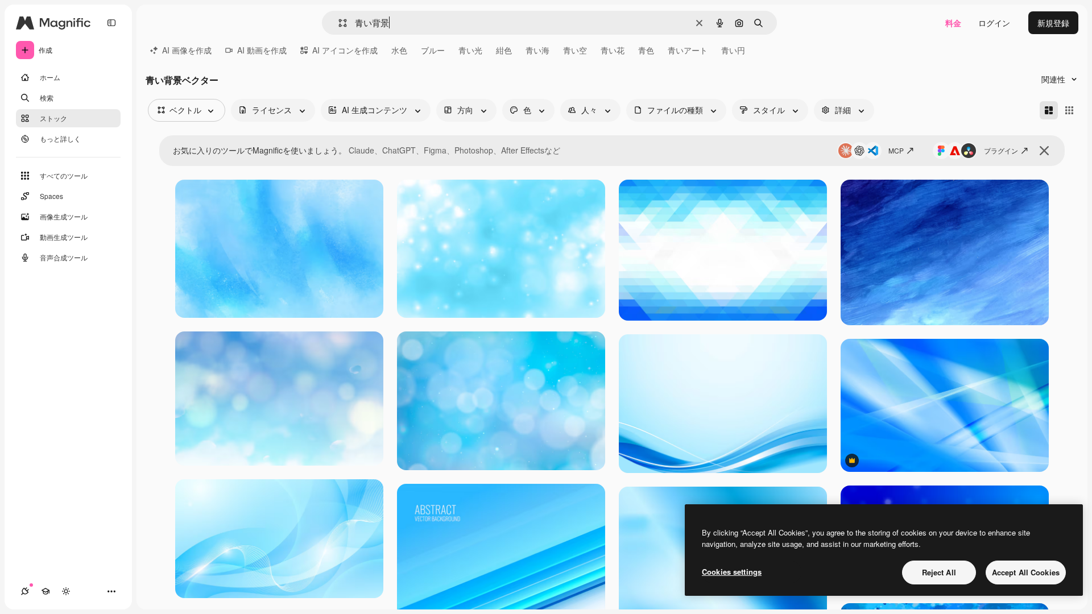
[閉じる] (1044, 150)
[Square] (1069, 110)
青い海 (537, 50)
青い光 (470, 50)
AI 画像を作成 (187, 50)
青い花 (612, 50)
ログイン (994, 22)
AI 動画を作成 (262, 50)
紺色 (504, 50)
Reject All (939, 572)
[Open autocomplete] (338, 23)
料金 (953, 22)
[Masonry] (1049, 110)
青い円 (733, 50)
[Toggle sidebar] (111, 23)
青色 (646, 50)
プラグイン (1001, 150)
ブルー (433, 50)
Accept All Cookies (1026, 572)
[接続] (25, 591)
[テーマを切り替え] (66, 591)
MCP (896, 150)
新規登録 (1053, 22)
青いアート (688, 50)
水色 (399, 50)
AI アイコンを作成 (345, 50)
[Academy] (45, 591)
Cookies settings (732, 571)
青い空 (575, 50)
